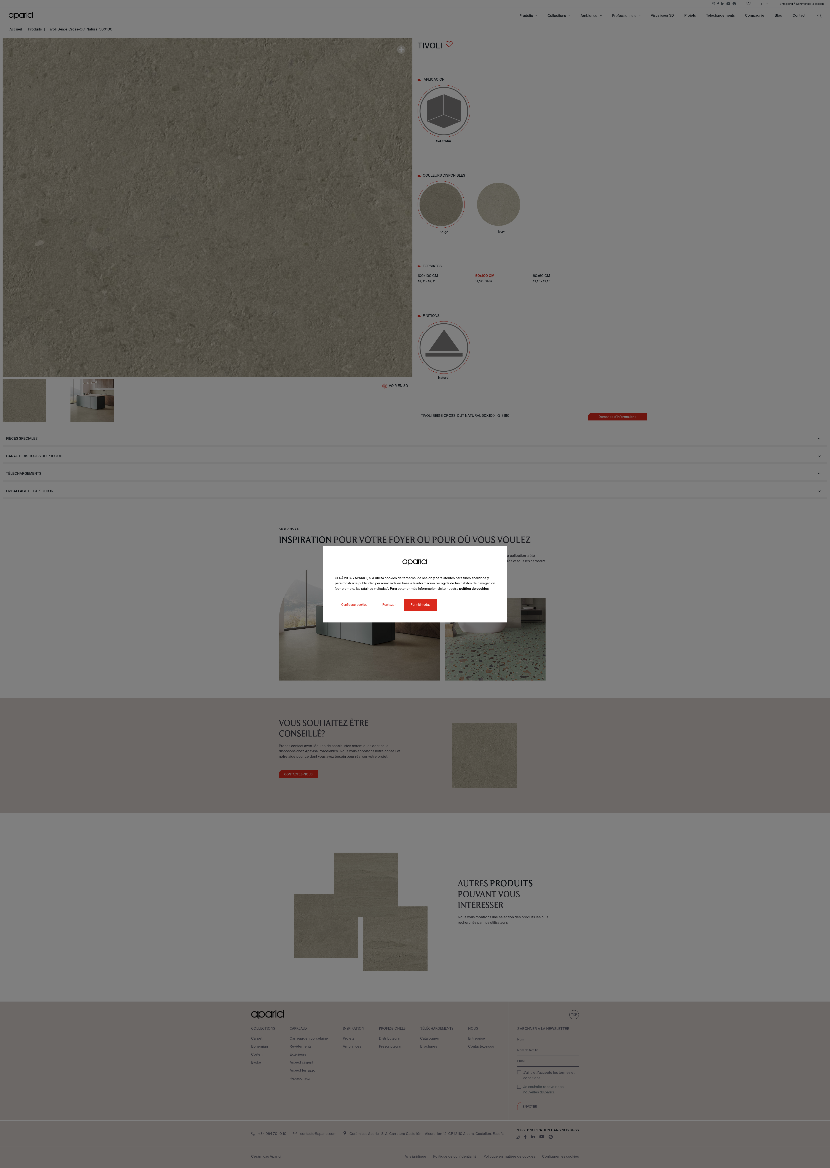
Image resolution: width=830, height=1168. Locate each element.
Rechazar (389, 605)
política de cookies (474, 588)
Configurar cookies (354, 605)
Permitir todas (420, 605)
